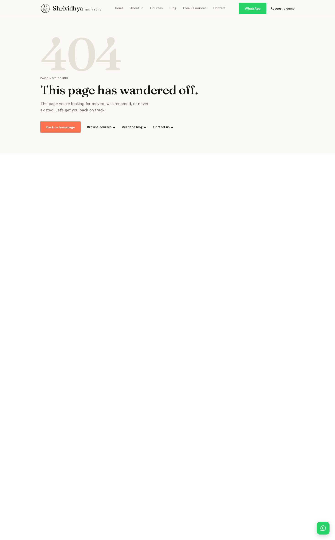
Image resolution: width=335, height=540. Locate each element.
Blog (173, 8)
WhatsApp (252, 8)
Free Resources (194, 8)
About (134, 8)
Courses (156, 8)
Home (119, 8)
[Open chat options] (323, 528)
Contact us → (163, 127)
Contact (219, 8)
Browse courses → (101, 127)
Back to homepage (60, 127)
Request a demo (283, 8)
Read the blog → (134, 127)
